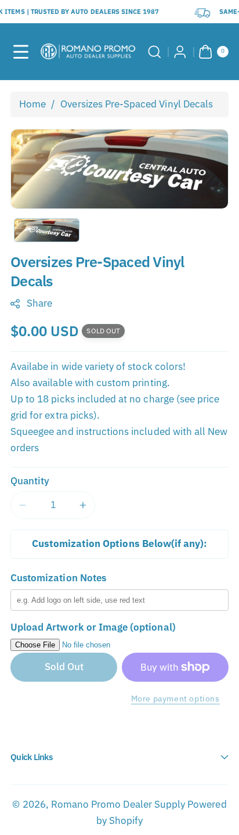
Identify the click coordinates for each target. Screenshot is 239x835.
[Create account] (180, 51)
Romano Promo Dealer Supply (118, 804)
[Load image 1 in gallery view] (46, 230)
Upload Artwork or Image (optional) (93, 627)
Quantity (29, 480)
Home (32, 104)
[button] (20, 51)
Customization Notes (58, 577)
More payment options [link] (175, 698)
